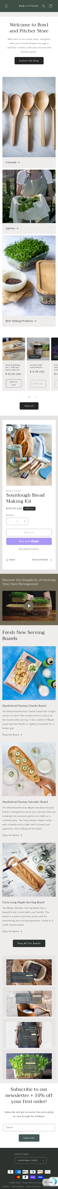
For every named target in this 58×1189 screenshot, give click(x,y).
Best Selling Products (19, 321)
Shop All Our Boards (29, 943)
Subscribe (29, 1138)
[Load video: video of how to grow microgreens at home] (29, 606)
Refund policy (18, 1186)
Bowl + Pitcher (22, 1183)
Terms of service (33, 1186)
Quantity (10, 515)
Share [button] (12, 560)
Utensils (11, 162)
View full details (40, 560)
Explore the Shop (29, 60)
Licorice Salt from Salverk (36, 366)
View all (29, 406)
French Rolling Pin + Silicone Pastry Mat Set (13, 367)
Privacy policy (49, 1186)
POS (30, 1183)
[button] (6, 6)
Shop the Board (10, 734)
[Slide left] (22, 397)
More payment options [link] (29, 549)
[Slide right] (35, 397)
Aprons (10, 228)
